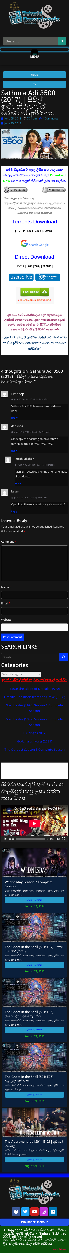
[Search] (62, 41)
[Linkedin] (53, 1211)
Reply (14, 417)
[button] (34, 52)
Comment (8, 541)
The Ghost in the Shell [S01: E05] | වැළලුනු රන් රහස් (30, 1078)
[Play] (5, 839)
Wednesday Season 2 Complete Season (29, 884)
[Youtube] (34, 1211)
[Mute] (58, 839)
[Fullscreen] (63, 839)
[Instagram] (44, 1211)
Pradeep (17, 394)
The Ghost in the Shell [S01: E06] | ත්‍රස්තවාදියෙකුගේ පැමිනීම (30, 1014)
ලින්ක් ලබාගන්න (34, 899)
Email (5, 603)
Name (6, 587)
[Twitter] (25, 1211)
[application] (34, 823)
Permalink (44, 399)
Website (6, 619)
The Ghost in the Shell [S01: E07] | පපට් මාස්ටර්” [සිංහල (34, 949)
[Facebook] (16, 1211)
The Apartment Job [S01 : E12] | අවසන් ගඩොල (34, 1143)
